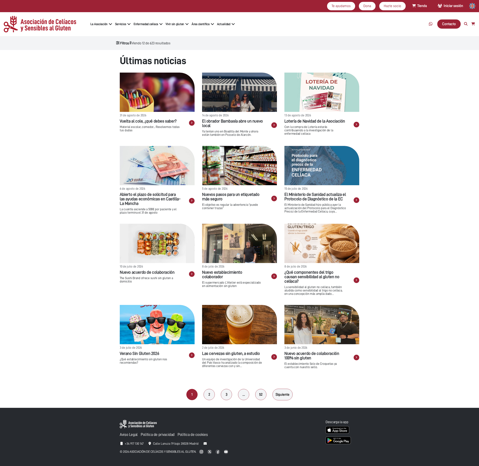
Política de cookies (193, 435)
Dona (367, 6)
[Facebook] (218, 452)
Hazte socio (392, 6)
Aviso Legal (129, 435)
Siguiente (282, 394)
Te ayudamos (341, 6)
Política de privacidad (158, 435)
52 (261, 394)
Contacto (449, 24)
